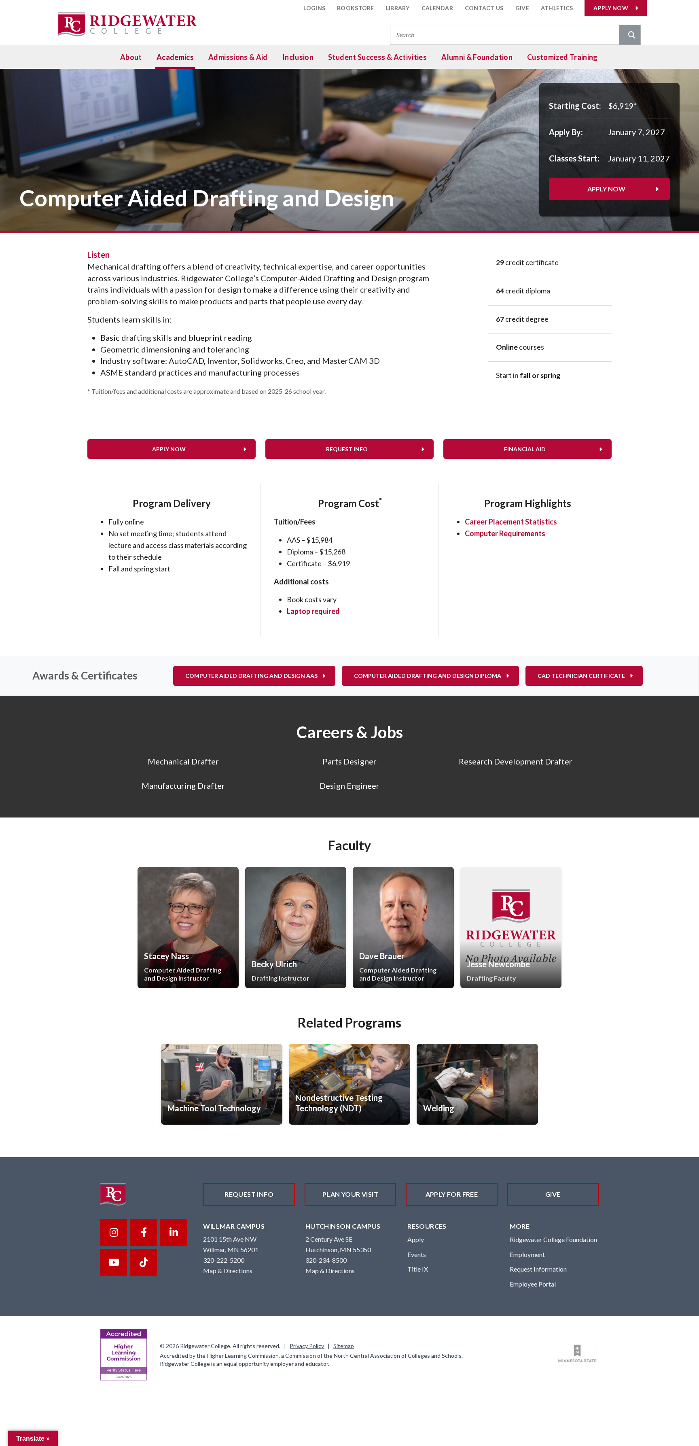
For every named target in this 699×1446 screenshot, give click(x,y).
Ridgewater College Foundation (553, 1239)
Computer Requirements (505, 533)
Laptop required (313, 611)
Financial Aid (525, 449)
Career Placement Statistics (511, 521)
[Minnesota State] (577, 1353)
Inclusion (297, 57)
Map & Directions (227, 1270)
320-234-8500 (326, 1260)
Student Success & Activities (377, 57)
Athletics (557, 7)
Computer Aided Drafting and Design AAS (251, 675)
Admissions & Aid (238, 57)
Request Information (538, 1269)
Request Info (347, 449)
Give (522, 7)
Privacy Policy (307, 1345)
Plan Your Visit (350, 1194)
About (131, 57)
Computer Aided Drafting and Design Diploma (427, 675)
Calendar (437, 7)
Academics (175, 57)
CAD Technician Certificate (581, 675)
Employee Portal (533, 1284)
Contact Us (484, 7)
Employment (527, 1254)
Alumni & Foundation (477, 57)
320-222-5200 (223, 1260)
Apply (415, 1239)
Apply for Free (452, 1194)
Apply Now (610, 7)
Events (416, 1254)
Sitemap (343, 1345)
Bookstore (355, 7)
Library (398, 7)
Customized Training (562, 57)
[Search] (629, 35)
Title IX (417, 1269)
